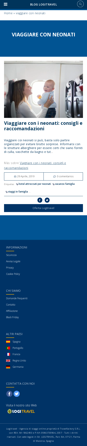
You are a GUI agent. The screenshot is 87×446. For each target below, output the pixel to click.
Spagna (16, 341)
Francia (16, 354)
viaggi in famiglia (18, 191)
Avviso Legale (13, 261)
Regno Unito (19, 360)
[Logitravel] (21, 411)
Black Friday (12, 317)
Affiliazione (12, 311)
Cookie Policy (13, 274)
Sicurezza (11, 255)
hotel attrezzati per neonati (35, 184)
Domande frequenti (17, 298)
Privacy (10, 267)
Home (8, 13)
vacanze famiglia (65, 184)
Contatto (10, 304)
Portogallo (18, 348)
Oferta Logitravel (43, 208)
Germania (18, 367)
